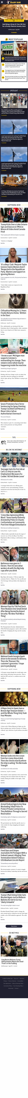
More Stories (14, 926)
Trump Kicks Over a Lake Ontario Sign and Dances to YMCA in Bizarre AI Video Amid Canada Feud (14, 228)
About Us (16, 978)
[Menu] (2, 2)
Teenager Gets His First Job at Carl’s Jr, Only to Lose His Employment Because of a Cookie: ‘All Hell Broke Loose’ (13, 473)
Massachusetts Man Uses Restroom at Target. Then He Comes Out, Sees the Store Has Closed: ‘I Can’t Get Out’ (15, 78)
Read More (3, 243)
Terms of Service (12, 981)
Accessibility (20, 981)
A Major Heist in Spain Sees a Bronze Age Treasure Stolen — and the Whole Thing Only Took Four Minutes (14, 712)
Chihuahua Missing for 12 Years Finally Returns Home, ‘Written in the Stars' (13, 313)
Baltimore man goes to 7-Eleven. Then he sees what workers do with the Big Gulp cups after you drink (12, 567)
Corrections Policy (8, 985)
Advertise (22, 978)
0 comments (14, 32)
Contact (16, 988)
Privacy (5, 981)
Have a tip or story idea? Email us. (15, 440)
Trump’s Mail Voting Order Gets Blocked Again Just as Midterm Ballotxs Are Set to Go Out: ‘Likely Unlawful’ (13, 898)
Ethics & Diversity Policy (17, 983)
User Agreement (7, 983)
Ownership (10, 988)
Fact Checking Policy (18, 985)
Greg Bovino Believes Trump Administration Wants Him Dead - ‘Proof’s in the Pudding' (12, 961)
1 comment (3, 142)
